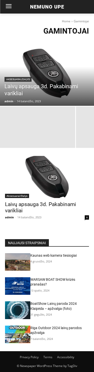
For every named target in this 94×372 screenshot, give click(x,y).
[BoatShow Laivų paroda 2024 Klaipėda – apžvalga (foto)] (17, 310)
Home (66, 21)
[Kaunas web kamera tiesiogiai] (17, 262)
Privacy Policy (29, 357)
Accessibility (65, 357)
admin (9, 217)
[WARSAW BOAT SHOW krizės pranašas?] (17, 286)
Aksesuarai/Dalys (18, 79)
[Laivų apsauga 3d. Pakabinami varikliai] (47, 73)
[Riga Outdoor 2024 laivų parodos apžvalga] (17, 334)
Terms (47, 357)
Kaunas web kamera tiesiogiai (53, 255)
